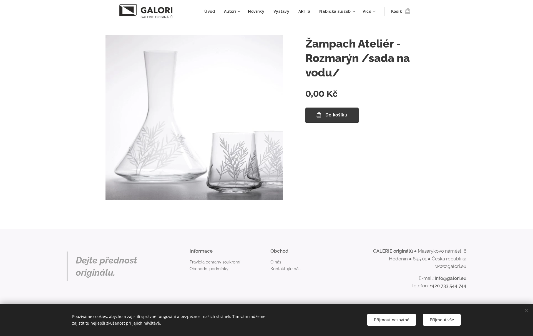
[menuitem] (211, 11)
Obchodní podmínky (209, 268)
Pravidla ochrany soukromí (215, 262)
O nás (275, 262)
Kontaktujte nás (285, 268)
